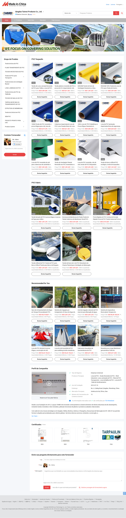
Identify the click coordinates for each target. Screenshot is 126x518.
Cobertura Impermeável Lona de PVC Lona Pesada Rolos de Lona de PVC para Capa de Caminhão (65, 126)
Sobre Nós (31, 20)
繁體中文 (27, 501)
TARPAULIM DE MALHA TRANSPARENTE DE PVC (12, 103)
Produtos (19, 20)
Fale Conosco (56, 20)
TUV (88, 444)
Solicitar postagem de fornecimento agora (93, 487)
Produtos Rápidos (88, 499)
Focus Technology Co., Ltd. (60, 507)
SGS (42, 444)
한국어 (82, 501)
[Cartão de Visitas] (24, 135)
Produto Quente (10, 127)
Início (6, 20)
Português (60, 501)
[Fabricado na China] (14, 4)
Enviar (47, 487)
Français (40, 501)
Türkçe (112, 501)
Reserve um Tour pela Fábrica (49, 398)
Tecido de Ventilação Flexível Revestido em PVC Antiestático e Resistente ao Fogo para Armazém (65, 164)
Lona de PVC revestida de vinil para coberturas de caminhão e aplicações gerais (41, 164)
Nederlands (94, 501)
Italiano (67, 501)
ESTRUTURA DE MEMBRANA (14, 108)
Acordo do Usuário (45, 499)
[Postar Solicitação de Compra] (122, 13)
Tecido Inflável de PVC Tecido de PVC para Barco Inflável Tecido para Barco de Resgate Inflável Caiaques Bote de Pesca (45, 265)
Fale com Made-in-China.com (74, 499)
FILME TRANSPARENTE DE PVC (14, 68)
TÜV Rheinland (109, 401)
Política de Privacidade (58, 499)
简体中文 (21, 501)
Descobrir (43, 20)
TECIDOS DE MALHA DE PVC (13, 98)
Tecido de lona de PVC (11, 63)
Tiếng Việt (119, 501)
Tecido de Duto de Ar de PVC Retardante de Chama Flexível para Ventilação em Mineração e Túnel (76, 265)
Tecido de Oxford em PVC (12, 112)
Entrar (107, 4)
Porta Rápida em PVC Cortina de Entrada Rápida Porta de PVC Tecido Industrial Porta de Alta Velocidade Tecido (107, 219)
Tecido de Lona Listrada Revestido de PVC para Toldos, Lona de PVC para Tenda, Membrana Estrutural (42, 88)
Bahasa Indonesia (63, 503)
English (15, 501)
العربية (87, 501)
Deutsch (53, 501)
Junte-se (113, 4)
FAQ (111, 444)
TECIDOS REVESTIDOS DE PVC (14, 72)
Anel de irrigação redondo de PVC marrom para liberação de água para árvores (88, 312)
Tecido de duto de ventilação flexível (13, 83)
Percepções (98, 499)
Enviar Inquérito (42, 97)
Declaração (35, 499)
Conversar (18, 144)
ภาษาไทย (106, 501)
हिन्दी (101, 501)
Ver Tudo (34, 416)
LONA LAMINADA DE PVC (13, 88)
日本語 (34, 501)
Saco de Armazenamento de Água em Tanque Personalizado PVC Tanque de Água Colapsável (42, 312)
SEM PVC (8, 116)
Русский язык (74, 501)
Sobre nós (27, 499)
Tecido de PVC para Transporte (11, 77)
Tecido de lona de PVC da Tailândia (12, 93)
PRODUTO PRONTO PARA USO (13, 121)
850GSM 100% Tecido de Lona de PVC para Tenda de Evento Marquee (111, 88)
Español (47, 501)
